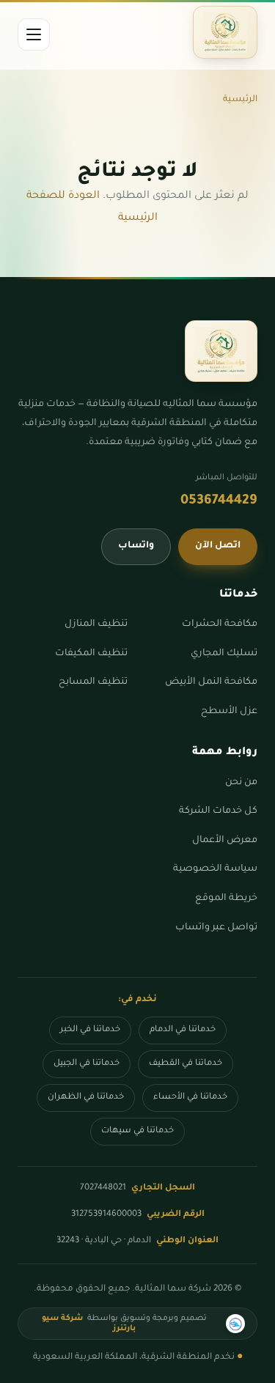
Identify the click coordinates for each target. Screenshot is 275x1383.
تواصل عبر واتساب (216, 928)
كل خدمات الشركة (218, 811)
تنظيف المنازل (96, 624)
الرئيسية (240, 100)
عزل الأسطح (229, 712)
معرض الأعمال (224, 841)
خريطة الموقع (226, 898)
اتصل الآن (218, 546)
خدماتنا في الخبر (90, 1030)
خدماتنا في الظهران (86, 1097)
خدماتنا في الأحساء (190, 1097)
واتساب (136, 546)
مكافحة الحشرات (219, 624)
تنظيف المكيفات (91, 654)
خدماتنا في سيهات (137, 1131)
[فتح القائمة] (34, 34)
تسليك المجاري (224, 654)
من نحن (241, 783)
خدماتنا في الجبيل (87, 1064)
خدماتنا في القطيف (185, 1064)
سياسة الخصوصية (215, 869)
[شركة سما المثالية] (225, 32)
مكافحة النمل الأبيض (211, 682)
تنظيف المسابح (93, 682)
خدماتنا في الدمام (183, 1030)
